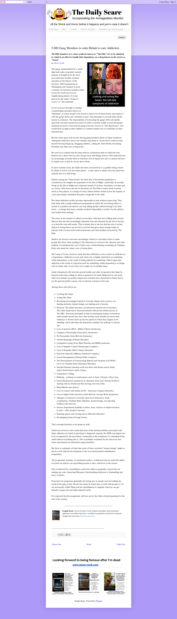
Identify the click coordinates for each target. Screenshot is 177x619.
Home (89, 544)
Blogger (99, 601)
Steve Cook (59, 63)
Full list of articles (88, 29)
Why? (64, 29)
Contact (74, 29)
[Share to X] (64, 534)
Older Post (121, 544)
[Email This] (59, 534)
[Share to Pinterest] (69, 534)
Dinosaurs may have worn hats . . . (113, 29)
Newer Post (56, 544)
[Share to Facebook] (66, 534)
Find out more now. (87, 516)
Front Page (53, 29)
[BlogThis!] (61, 534)
